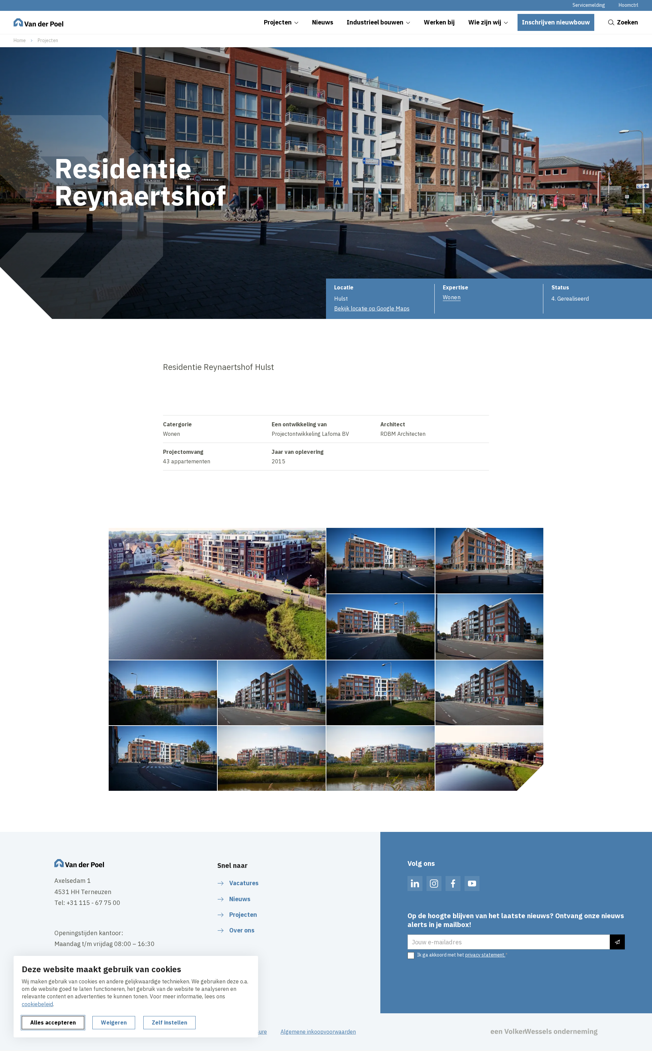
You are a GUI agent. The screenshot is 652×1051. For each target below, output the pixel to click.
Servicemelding (589, 5)
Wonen (451, 297)
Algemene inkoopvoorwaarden (318, 1031)
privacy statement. (485, 955)
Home (20, 40)
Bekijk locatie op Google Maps (372, 308)
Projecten (48, 40)
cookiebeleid (37, 1004)
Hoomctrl (628, 5)
